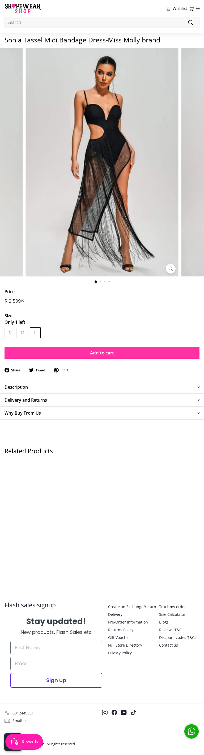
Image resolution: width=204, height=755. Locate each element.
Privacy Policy (120, 652)
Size (15, 319)
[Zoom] (171, 269)
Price (10, 292)
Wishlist (180, 8)
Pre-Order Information (128, 622)
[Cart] (191, 8)
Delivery (115, 614)
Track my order (172, 606)
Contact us (168, 645)
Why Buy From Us (23, 413)
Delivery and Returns (26, 400)
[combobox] (102, 22)
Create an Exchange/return (132, 606)
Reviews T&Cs (171, 629)
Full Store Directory (125, 645)
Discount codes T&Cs (177, 637)
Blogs (164, 622)
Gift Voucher (119, 637)
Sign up (56, 680)
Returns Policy (120, 629)
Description (16, 387)
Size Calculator (172, 614)
